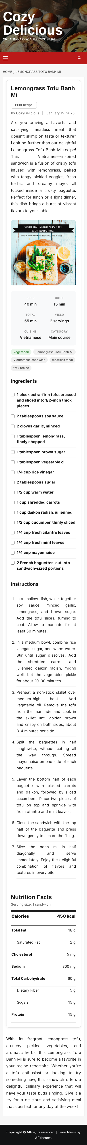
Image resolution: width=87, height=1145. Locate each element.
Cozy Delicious (32, 23)
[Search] (79, 58)
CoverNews (67, 1132)
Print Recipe (24, 105)
